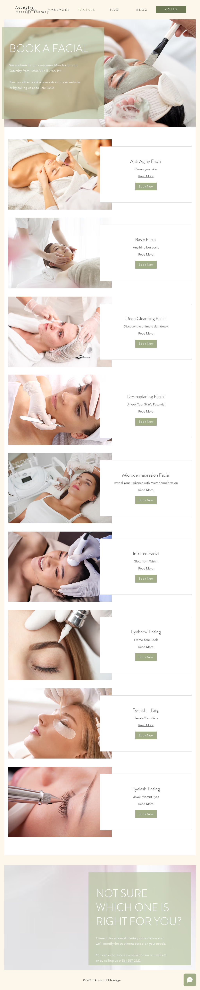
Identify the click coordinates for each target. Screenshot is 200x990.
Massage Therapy (32, 11)
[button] (146, 186)
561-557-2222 (45, 88)
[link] (146, 161)
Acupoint (24, 7)
